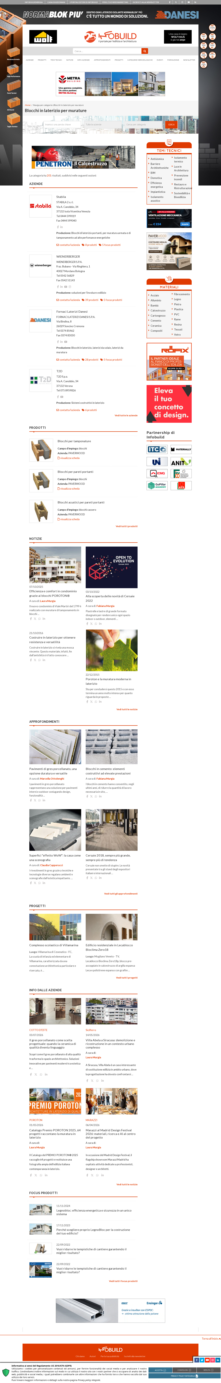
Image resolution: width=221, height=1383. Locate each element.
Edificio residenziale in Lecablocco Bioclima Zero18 (109, 947)
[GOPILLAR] (157, 485)
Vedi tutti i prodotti (127, 526)
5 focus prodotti (111, 244)
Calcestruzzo (158, 310)
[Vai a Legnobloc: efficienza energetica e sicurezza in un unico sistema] (40, 1209)
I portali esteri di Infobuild (84, 2)
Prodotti (42, 60)
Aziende (30, 60)
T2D (59, 371)
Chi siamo (80, 1356)
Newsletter (189, 60)
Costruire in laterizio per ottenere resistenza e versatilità (52, 640)
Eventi (160, 60)
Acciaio (155, 295)
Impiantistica (158, 191)
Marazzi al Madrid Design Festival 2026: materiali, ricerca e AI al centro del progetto (111, 1133)
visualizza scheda (70, 458)
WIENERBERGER (68, 256)
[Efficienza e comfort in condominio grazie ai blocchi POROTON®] (55, 565)
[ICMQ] (157, 473)
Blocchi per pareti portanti (75, 471)
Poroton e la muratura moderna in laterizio (108, 681)
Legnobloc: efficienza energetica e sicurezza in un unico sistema (94, 1212)
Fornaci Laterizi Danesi (72, 311)
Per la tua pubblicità (110, 1356)
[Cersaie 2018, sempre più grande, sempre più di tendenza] (112, 830)
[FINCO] (181, 473)
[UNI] (157, 461)
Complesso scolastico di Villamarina (53, 945)
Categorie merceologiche (140, 60)
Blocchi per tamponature (74, 441)
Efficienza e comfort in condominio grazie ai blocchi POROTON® (53, 593)
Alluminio (156, 300)
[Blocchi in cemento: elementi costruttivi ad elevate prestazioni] (112, 747)
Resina (178, 324)
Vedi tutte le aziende (126, 415)
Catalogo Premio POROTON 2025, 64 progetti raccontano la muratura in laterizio (55, 1133)
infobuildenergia (34, 2)
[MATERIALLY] (181, 449)
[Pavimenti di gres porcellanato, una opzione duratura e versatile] (55, 747)
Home (27, 105)
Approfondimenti (102, 60)
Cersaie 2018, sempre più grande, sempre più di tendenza (108, 857)
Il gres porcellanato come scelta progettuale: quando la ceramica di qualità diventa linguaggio (52, 1043)
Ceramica (156, 325)
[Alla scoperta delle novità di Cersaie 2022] (112, 567)
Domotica (156, 177)
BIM (153, 172)
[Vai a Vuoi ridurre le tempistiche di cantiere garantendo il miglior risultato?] (40, 1248)
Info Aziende (83, 60)
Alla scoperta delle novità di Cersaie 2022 (110, 598)
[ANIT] (181, 461)
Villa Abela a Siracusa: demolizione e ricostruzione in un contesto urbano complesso (110, 1043)
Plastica (178, 309)
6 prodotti (91, 410)
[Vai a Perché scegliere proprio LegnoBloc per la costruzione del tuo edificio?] (40, 1229)
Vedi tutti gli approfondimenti (121, 893)
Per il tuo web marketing (115, 2)
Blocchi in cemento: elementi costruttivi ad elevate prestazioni (108, 771)
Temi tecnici (56, 60)
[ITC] (157, 449)
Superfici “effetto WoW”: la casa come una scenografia (55, 857)
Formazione (173, 60)
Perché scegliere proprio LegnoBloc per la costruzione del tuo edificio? (93, 1231)
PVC (176, 314)
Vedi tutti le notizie (127, 709)
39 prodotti (91, 299)
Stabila (61, 196)
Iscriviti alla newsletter (146, 2)
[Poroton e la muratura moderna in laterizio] (112, 650)
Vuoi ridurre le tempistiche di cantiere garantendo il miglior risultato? (91, 1251)
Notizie (69, 60)
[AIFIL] (181, 485)
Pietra (177, 304)
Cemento (156, 320)
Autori (93, 1356)
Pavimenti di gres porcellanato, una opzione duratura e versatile (53, 771)
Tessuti (178, 329)
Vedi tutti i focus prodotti (123, 1281)
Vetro (177, 334)
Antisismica (157, 158)
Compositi (156, 330)
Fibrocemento (182, 294)
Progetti (119, 60)
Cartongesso (158, 315)
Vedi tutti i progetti (127, 977)
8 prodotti (91, 244)
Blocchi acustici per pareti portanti (81, 502)
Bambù (154, 305)
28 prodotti (91, 359)
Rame (177, 319)
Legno (177, 299)
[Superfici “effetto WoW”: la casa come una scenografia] (55, 830)
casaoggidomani (56, 2)
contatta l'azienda (70, 244)
